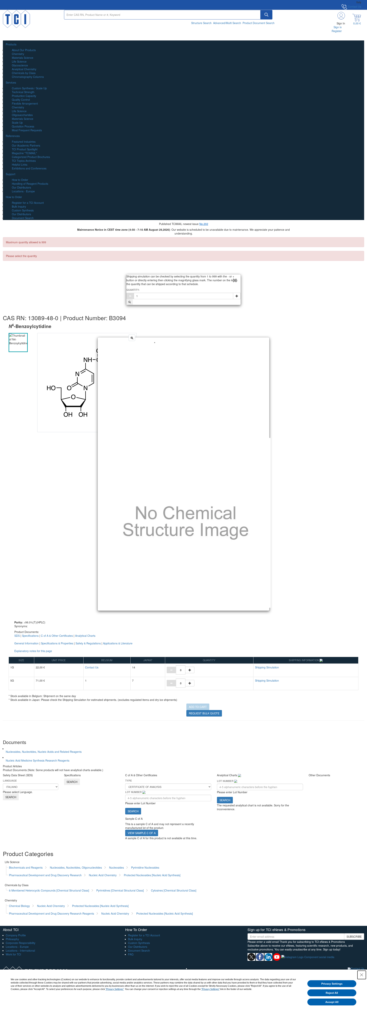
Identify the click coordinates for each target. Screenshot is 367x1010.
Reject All (332, 992)
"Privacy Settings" (115, 989)
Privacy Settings (332, 983)
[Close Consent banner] (361, 975)
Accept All (332, 1002)
